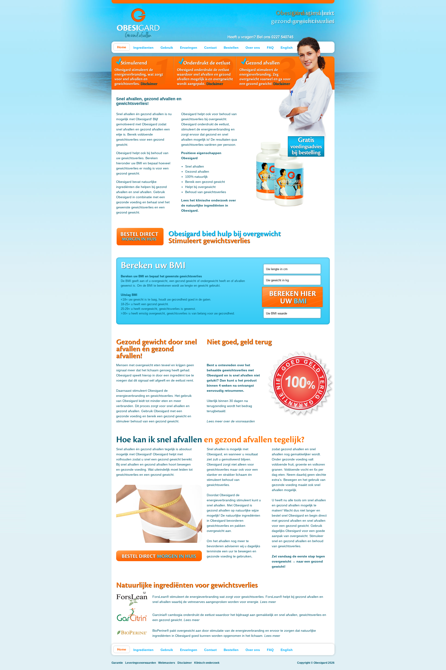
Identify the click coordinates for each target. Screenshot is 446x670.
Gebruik (167, 47)
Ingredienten (143, 47)
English (287, 47)
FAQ (270, 47)
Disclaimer (149, 84)
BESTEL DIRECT (140, 236)
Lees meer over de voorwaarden (231, 421)
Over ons (253, 47)
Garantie (117, 662)
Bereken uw (292, 297)
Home (121, 47)
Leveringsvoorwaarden (140, 662)
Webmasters (166, 662)
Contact (210, 47)
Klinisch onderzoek (207, 662)
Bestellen (231, 47)
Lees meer (268, 602)
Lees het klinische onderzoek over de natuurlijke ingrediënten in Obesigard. (208, 205)
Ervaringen (188, 47)
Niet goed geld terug (300, 380)
